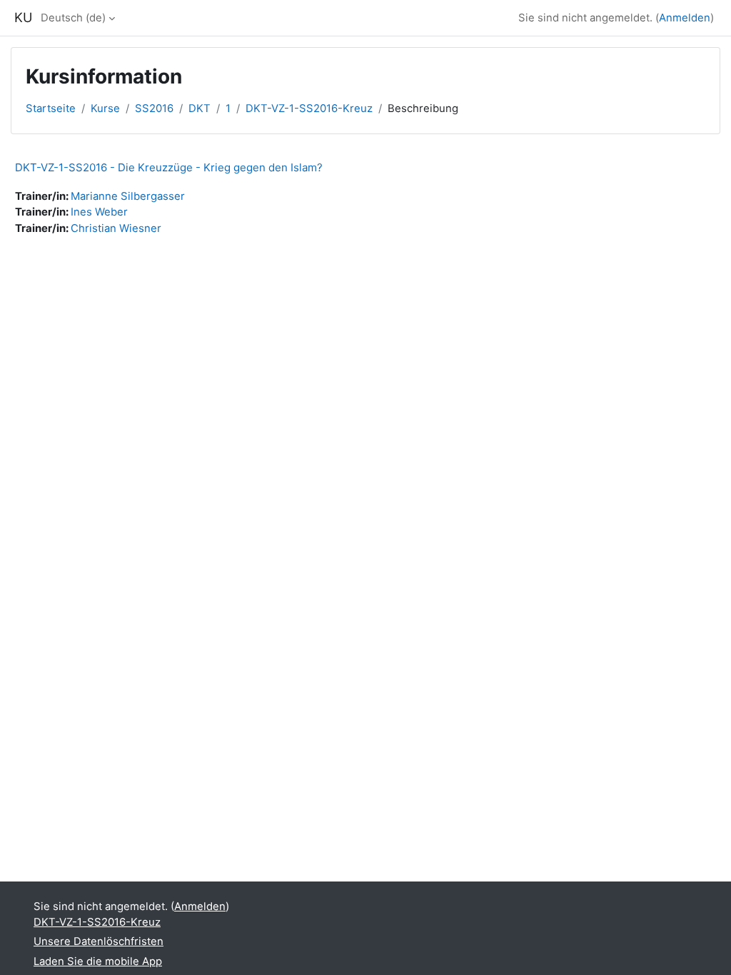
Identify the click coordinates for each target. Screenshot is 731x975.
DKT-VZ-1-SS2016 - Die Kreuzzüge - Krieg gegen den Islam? (169, 167)
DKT (199, 108)
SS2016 (154, 108)
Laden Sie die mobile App (98, 961)
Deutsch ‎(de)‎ (73, 17)
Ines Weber (99, 212)
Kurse (105, 108)
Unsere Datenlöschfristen (98, 941)
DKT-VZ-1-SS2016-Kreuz (309, 108)
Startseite (51, 108)
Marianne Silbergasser (128, 196)
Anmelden (684, 17)
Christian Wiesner (116, 228)
